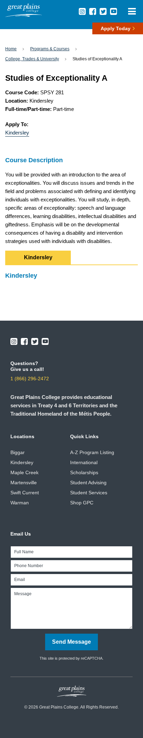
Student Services (88, 492)
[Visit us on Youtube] (113, 11)
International (84, 462)
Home (11, 48)
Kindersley (17, 133)
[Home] (23, 15)
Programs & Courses (49, 48)
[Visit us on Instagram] (82, 11)
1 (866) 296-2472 (29, 378)
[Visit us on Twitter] (103, 11)
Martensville (23, 482)
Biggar (17, 452)
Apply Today (116, 28)
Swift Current (24, 492)
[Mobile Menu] (131, 11)
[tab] (38, 257)
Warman (19, 502)
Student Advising (88, 482)
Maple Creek (24, 472)
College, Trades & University (32, 59)
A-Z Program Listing (92, 452)
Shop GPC (81, 502)
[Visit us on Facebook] (92, 11)
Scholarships (84, 472)
